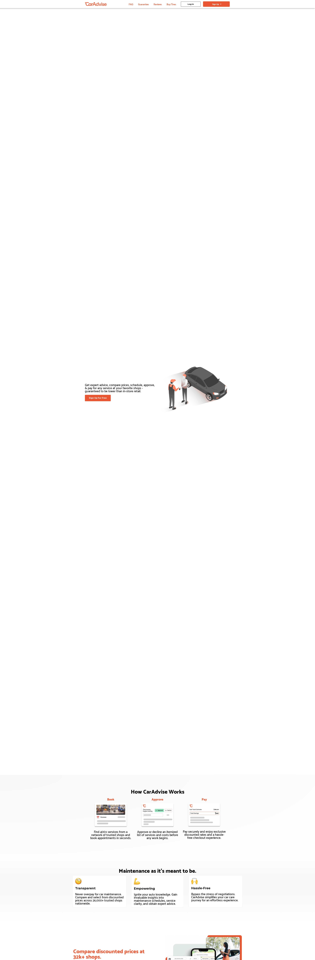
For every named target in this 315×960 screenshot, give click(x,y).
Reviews (158, 4)
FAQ (131, 4)
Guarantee (143, 4)
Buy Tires (171, 4)
